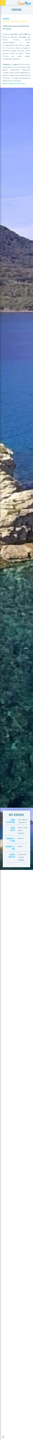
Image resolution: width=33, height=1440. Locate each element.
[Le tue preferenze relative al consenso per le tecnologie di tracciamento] (3, 1437)
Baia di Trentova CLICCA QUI (14, 84)
